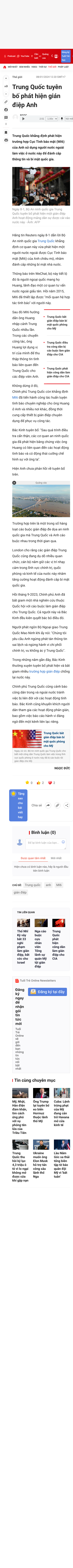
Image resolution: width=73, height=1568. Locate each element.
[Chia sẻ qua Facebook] (48, 805)
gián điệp (20, 892)
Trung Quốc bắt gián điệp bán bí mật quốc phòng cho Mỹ (57, 322)
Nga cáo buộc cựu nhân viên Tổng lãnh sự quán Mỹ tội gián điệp (41, 948)
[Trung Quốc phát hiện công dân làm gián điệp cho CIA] (58, 923)
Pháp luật (63, 67)
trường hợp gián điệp (44, 672)
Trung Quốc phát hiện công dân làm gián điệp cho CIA (58, 372)
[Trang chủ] (4, 67)
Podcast (11, 56)
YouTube (25, 56)
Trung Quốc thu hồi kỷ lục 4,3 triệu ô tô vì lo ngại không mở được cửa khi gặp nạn (20, 1166)
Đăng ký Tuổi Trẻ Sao (65, 56)
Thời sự (43, 67)
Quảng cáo (45, 56)
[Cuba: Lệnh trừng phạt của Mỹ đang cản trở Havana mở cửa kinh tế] (62, 1093)
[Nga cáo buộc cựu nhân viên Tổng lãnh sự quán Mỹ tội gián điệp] (41, 923)
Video (34, 67)
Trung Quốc (46, 241)
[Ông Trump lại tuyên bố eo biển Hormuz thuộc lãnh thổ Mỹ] (41, 1093)
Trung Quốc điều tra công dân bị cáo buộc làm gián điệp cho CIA (58, 348)
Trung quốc (32, 885)
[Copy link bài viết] (57, 805)
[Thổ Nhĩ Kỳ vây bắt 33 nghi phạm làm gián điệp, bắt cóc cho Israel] (23, 923)
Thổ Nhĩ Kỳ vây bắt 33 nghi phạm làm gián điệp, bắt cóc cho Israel (23, 946)
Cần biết (36, 56)
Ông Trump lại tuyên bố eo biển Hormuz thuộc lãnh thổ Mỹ (41, 1111)
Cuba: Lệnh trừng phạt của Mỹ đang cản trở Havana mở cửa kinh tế (62, 1113)
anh (48, 885)
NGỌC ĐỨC (62, 768)
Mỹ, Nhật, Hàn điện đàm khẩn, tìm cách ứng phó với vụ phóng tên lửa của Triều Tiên (19, 1117)
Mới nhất (13, 67)
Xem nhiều (24, 67)
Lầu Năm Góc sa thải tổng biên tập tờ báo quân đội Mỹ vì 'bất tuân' (61, 1164)
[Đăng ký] (47, 992)
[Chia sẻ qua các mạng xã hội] (67, 805)
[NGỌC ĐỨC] (15, 117)
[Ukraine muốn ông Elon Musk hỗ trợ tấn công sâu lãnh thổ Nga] (41, 1145)
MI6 (15, 398)
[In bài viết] (6, 140)
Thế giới (52, 67)
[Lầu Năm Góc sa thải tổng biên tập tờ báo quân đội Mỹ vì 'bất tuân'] (62, 1145)
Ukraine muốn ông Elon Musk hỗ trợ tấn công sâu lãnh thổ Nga (40, 1164)
